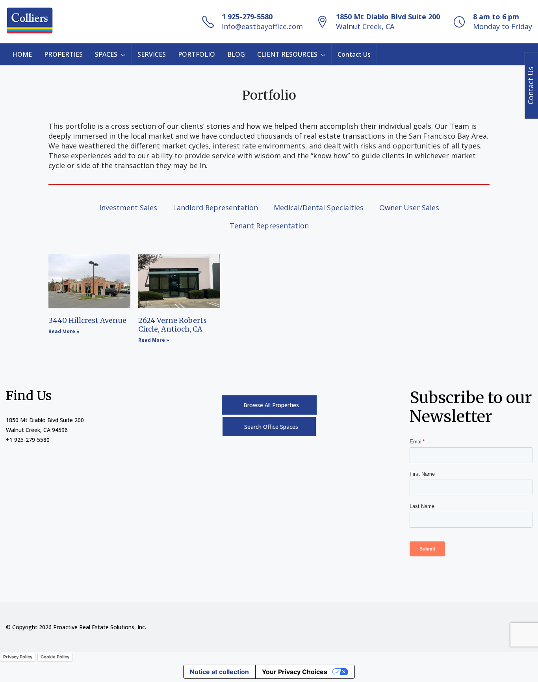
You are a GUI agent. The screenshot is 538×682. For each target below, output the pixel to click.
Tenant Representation (269, 225)
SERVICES (151, 54)
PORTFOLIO (196, 54)
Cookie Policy (55, 657)
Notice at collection (219, 672)
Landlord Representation (215, 207)
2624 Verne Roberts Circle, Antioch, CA (172, 325)
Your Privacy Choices (294, 672)
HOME (22, 54)
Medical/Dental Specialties (319, 207)
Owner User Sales (409, 207)
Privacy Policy (17, 657)
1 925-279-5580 (247, 16)
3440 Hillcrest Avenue (87, 320)
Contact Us (354, 54)
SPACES (106, 54)
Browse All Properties (271, 405)
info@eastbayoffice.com (262, 26)
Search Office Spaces (271, 426)
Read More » (64, 331)
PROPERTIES (63, 54)
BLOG (236, 54)
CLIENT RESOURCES (287, 54)
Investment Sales (128, 207)
